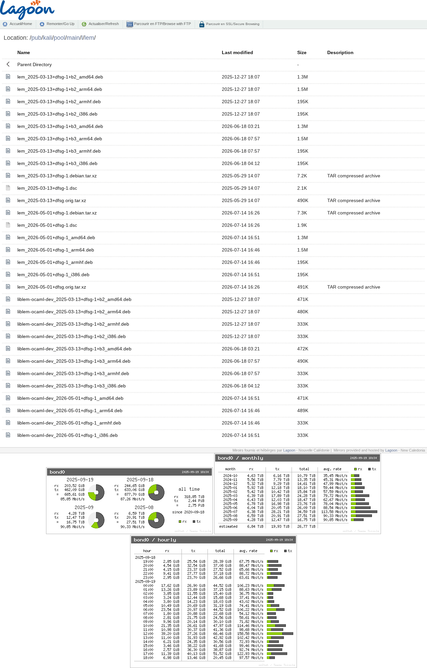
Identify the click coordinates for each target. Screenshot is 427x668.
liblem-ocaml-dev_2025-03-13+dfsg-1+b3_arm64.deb (73, 361)
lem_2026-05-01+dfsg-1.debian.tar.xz (57, 212)
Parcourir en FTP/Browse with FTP (162, 24)
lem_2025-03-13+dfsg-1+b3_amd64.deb (60, 126)
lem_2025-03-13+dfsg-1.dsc (47, 188)
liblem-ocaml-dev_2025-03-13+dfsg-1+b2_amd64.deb (74, 299)
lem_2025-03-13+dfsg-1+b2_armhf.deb (59, 101)
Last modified (237, 52)
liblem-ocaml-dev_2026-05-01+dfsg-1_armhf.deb (69, 423)
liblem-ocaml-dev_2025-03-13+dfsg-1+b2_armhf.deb (73, 324)
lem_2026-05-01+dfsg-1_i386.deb (53, 274)
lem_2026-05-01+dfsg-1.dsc (47, 225)
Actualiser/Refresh (104, 24)
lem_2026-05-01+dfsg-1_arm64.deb (55, 250)
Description (340, 52)
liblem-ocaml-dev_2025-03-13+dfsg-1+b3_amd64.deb (74, 348)
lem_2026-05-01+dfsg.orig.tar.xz (51, 287)
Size (302, 52)
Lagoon (289, 450)
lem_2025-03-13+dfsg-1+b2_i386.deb (57, 114)
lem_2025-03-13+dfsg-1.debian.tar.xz (57, 175)
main (73, 37)
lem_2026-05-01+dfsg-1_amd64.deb (56, 237)
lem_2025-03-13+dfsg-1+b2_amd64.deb (60, 76)
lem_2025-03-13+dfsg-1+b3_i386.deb (57, 163)
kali (47, 37)
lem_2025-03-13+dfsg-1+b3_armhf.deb (59, 151)
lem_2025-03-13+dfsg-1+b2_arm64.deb (59, 89)
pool (59, 37)
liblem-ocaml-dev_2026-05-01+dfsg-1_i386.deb (67, 435)
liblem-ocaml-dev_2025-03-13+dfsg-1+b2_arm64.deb (73, 311)
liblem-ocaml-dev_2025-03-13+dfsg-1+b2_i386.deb (71, 336)
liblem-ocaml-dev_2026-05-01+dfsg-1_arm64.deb (69, 410)
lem (89, 37)
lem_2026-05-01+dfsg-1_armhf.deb (55, 262)
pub (36, 37)
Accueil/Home (21, 24)
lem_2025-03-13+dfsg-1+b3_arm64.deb (59, 138)
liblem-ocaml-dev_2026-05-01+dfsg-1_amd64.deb (70, 398)
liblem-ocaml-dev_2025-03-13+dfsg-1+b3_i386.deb (71, 385)
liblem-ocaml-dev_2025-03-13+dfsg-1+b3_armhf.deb (73, 373)
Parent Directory (34, 64)
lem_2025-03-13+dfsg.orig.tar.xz (51, 200)
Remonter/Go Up (60, 24)
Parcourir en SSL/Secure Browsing (232, 24)
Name (23, 52)
